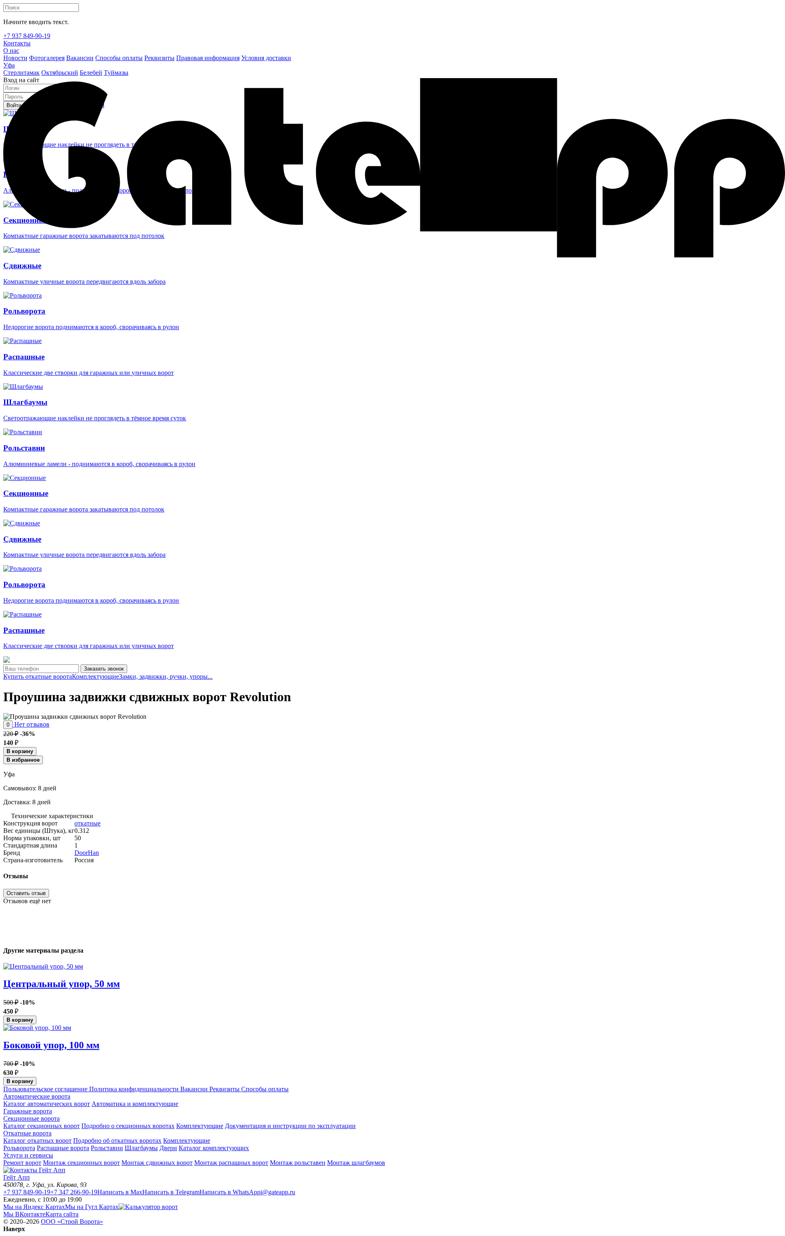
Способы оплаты (264, 1089)
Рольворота (19, 1147)
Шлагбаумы (141, 1147)
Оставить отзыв (26, 893)
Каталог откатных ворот (37, 1140)
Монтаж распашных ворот (231, 1162)
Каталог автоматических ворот (46, 1103)
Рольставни (107, 1147)
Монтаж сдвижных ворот (157, 1162)
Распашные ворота (63, 1147)
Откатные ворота (27, 1133)
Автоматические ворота (36, 1096)
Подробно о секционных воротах (128, 1125)
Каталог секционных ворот (41, 1125)
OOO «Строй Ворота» (72, 1221)
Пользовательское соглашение (45, 1089)
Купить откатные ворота (37, 676)
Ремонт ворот (22, 1162)
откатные (87, 823)
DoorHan (86, 852)
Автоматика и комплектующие (135, 1103)
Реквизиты (224, 1089)
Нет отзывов (31, 724)
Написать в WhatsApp (230, 1192)
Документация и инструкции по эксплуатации (290, 1125)
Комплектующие (95, 676)
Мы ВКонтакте (24, 1214)
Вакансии (193, 1089)
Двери (168, 1147)
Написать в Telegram (171, 1192)
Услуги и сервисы (28, 1155)
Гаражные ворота (27, 1111)
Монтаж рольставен (297, 1162)
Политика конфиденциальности (133, 1089)
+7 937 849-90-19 (26, 1192)
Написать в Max (119, 1192)
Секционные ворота (31, 1118)
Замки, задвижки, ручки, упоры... (166, 676)
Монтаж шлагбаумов (356, 1162)
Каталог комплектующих (214, 1147)
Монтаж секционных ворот (81, 1162)
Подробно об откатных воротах (117, 1140)
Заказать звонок (104, 669)
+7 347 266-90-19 (73, 1192)
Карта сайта (61, 1214)
